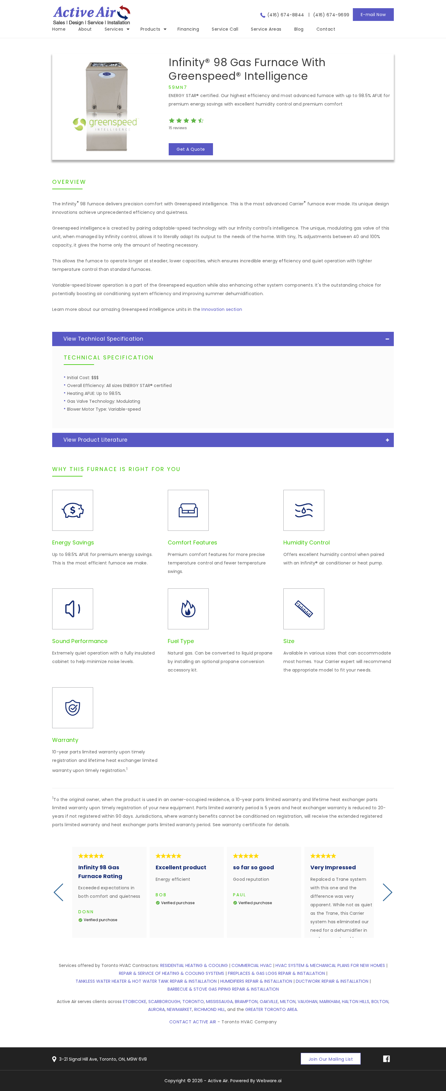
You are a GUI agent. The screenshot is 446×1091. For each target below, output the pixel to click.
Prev (58, 892)
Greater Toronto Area (271, 1009)
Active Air (218, 1081)
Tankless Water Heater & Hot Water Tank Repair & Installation (146, 981)
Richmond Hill (209, 1009)
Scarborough (164, 1001)
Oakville (269, 1001)
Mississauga (219, 1001)
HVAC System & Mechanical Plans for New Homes (330, 965)
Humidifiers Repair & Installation (256, 981)
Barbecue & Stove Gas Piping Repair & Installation (223, 989)
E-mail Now (373, 15)
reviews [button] (178, 127)
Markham (329, 1001)
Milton (288, 1001)
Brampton (246, 1001)
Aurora (156, 1009)
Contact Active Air (192, 1022)
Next (387, 892)
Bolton (379, 1001)
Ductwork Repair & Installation (332, 981)
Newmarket (179, 1009)
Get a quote (191, 149)
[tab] (223, 339)
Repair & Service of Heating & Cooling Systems (171, 973)
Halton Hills (355, 1001)
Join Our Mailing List (331, 1059)
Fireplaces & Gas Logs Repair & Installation (276, 973)
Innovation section (221, 309)
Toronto (193, 1001)
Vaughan (307, 1001)
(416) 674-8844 (285, 15)
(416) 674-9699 (331, 15)
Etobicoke (134, 1001)
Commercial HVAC (251, 965)
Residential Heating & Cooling (194, 965)
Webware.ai (269, 1081)
